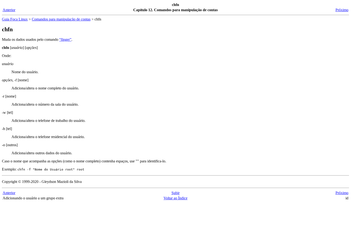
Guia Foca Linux (15, 19)
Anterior (9, 10)
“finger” (65, 39)
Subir (175, 193)
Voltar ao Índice (175, 198)
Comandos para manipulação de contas (61, 19)
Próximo (341, 10)
